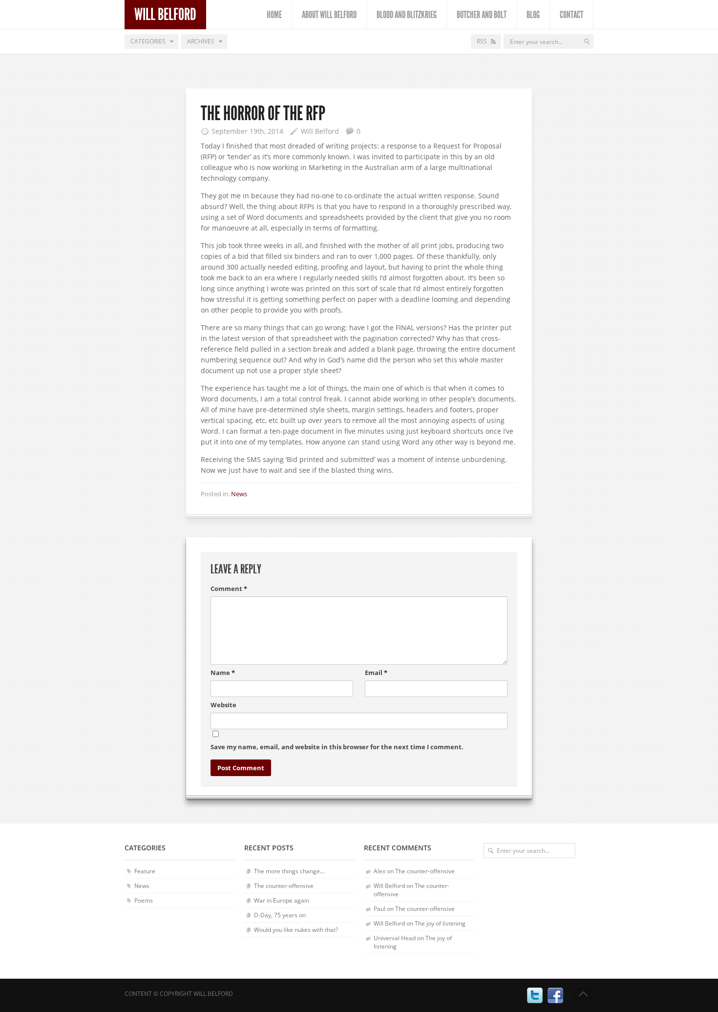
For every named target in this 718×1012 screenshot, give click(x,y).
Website (223, 704)
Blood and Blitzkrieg (407, 15)
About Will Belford (329, 15)
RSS (482, 41)
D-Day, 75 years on (280, 915)
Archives (200, 41)
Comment (229, 588)
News (239, 493)
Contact (571, 15)
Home (274, 15)
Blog (533, 15)
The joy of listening (440, 923)
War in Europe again (281, 900)
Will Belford (165, 14)
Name (223, 672)
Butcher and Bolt (482, 15)
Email (376, 672)
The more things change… (289, 871)
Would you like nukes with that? (296, 930)
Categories (148, 41)
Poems (143, 900)
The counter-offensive (284, 886)
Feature (144, 871)
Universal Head (395, 938)
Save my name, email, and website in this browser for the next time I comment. (337, 746)
